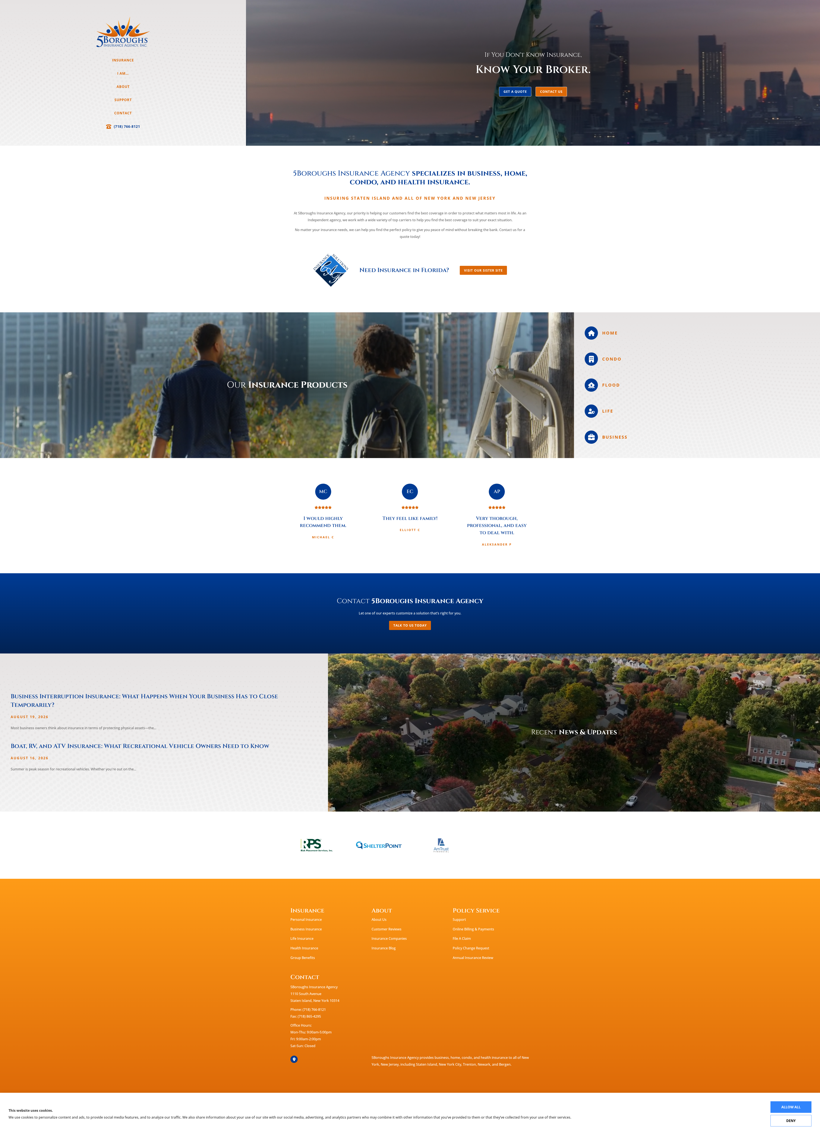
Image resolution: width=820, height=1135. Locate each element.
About (123, 86)
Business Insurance (306, 929)
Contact (123, 113)
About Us (379, 919)
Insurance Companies (389, 938)
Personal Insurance (306, 919)
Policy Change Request (471, 948)
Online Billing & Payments (473, 929)
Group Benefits (302, 957)
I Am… (123, 73)
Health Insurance (304, 948)
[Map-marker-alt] (294, 1059)
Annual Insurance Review (473, 957)
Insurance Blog (384, 948)
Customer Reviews (386, 929)
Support (123, 99)
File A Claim (462, 938)
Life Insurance (301, 938)
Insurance (123, 60)
